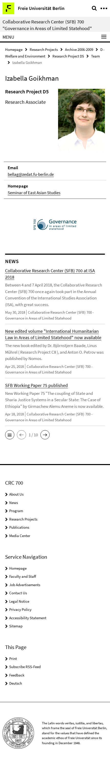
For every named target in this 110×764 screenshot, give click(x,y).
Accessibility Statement (27, 617)
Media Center (19, 535)
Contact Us (18, 592)
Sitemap (16, 626)
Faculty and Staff (22, 576)
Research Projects (44, 49)
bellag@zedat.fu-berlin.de (31, 174)
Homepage (14, 49)
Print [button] (13, 658)
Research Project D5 (68, 56)
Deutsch (15, 683)
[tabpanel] (55, 143)
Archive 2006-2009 (79, 49)
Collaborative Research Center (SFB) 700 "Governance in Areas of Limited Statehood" (47, 25)
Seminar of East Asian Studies (34, 192)
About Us (16, 494)
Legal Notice (19, 601)
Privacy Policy (20, 609)
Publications (19, 527)
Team (95, 56)
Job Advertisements (24, 584)
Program (16, 510)
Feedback (16, 675)
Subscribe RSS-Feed (25, 666)
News (13, 502)
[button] (9, 435)
